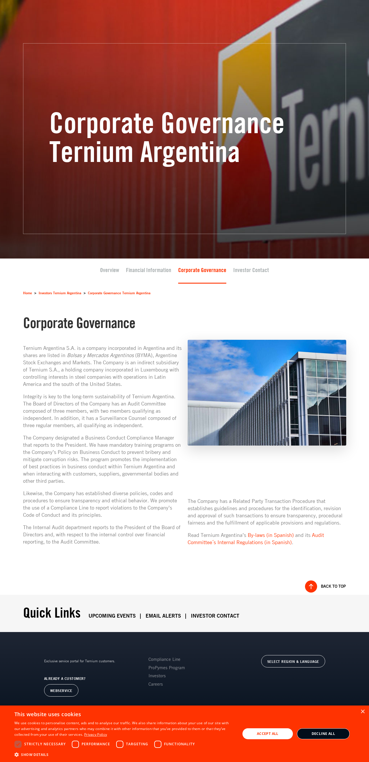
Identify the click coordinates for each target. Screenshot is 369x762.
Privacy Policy (95, 734)
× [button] (362, 712)
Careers (155, 684)
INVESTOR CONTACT (215, 616)
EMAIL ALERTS (163, 616)
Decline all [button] (323, 733)
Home (27, 293)
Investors (157, 676)
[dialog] (184, 734)
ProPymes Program (166, 668)
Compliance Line (164, 659)
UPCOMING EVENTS (112, 616)
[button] (124, 754)
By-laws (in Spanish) (271, 535)
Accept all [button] (267, 733)
